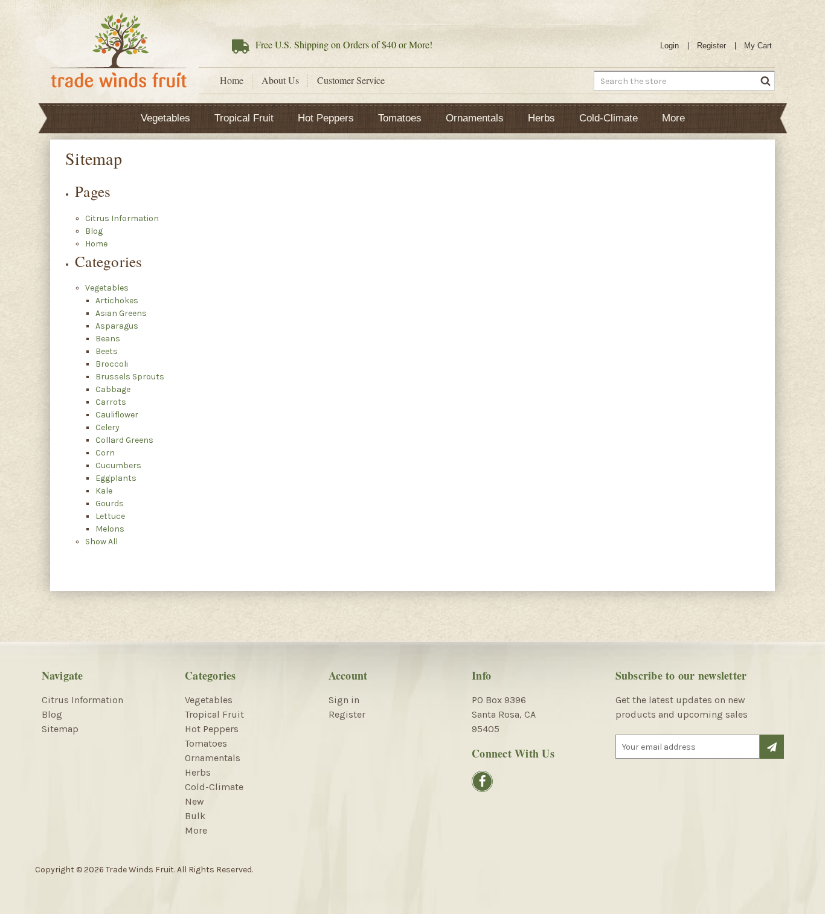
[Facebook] (482, 781)
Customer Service (351, 80)
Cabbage (112, 389)
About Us (280, 80)
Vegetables (165, 118)
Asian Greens (121, 313)
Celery (107, 427)
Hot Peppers (326, 118)
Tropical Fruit (244, 118)
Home (231, 80)
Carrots (110, 402)
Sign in (344, 700)
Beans (107, 338)
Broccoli (111, 364)
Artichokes (116, 300)
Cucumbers (118, 465)
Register (711, 45)
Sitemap (60, 729)
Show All (101, 541)
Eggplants (115, 478)
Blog (94, 231)
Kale (103, 491)
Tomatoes (400, 118)
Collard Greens (124, 440)
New (194, 801)
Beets (106, 351)
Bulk (195, 816)
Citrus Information (122, 218)
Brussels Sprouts (129, 377)
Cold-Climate (608, 118)
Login (669, 45)
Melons (109, 529)
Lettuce (110, 516)
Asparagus (116, 326)
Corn (105, 453)
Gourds (109, 503)
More (673, 118)
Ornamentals (475, 118)
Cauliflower (116, 415)
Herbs (541, 118)
